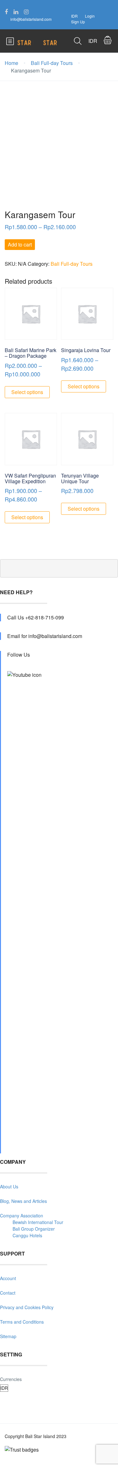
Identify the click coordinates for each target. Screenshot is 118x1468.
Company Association (21, 1215)
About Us (9, 1186)
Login (90, 16)
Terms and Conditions (22, 1322)
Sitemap (8, 1336)
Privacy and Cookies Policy (26, 1307)
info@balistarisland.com (31, 19)
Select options (27, 392)
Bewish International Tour (38, 1222)
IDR (74, 16)
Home (11, 63)
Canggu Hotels (27, 1235)
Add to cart (20, 244)
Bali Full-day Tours (52, 63)
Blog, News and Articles (23, 1201)
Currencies (11, 1379)
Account (8, 1278)
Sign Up (78, 21)
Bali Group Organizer (34, 1229)
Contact (7, 1293)
